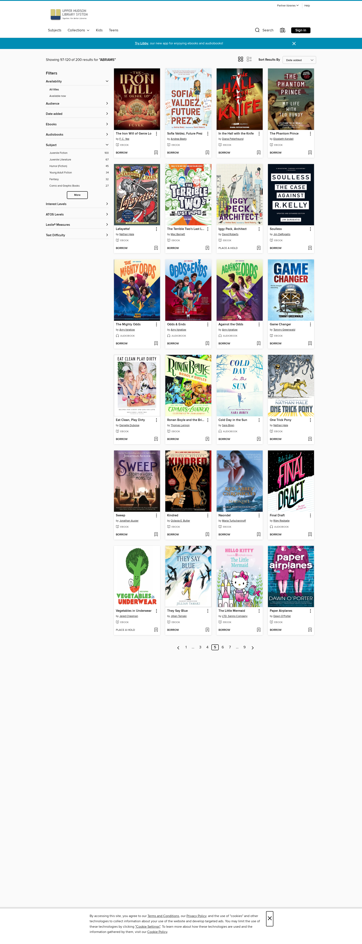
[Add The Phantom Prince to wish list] (310, 153)
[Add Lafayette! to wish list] (156, 248)
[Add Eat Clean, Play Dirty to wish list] (156, 439)
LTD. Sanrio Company (234, 616)
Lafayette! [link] (123, 229)
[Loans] (283, 31)
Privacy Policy (196, 916)
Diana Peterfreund (232, 139)
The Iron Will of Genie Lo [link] (133, 134)
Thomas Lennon (180, 425)
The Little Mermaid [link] (231, 611)
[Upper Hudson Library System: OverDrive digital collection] (69, 14)
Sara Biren (228, 425)
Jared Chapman (128, 616)
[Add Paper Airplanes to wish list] (310, 630)
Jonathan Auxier (128, 520)
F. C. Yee (124, 139)
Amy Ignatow (127, 329)
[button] (288, 5)
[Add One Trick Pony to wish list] (310, 439)
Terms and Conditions (163, 916)
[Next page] (253, 647)
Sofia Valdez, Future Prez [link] (184, 134)
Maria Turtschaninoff (234, 520)
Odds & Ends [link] (176, 324)
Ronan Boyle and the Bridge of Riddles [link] (186, 420)
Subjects (54, 30)
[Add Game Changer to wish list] (310, 343)
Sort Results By (269, 60)
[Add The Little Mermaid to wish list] (258, 630)
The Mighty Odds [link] (128, 324)
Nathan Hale (126, 234)
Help (307, 5)
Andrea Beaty (179, 139)
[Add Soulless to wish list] (310, 248)
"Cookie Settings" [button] (147, 927)
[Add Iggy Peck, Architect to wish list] (258, 248)
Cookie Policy (157, 932)
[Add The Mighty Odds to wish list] (156, 343)
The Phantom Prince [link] (284, 134)
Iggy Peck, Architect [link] (232, 229)
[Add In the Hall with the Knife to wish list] (258, 153)
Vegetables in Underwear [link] (133, 611)
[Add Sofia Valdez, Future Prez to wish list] (207, 153)
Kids (99, 30)
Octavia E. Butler (180, 520)
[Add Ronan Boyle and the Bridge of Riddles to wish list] (207, 439)
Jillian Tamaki (179, 616)
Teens (113, 30)
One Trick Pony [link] (280, 420)
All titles (54, 89)
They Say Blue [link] (177, 611)
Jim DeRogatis (281, 234)
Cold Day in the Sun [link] (232, 420)
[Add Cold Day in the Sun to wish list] (258, 439)
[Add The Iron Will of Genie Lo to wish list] (156, 153)
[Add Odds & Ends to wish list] (207, 343)
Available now (57, 96)
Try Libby (141, 43)
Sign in (300, 30)
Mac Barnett (178, 234)
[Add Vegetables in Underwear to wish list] (156, 630)
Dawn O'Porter (282, 616)
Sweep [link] (120, 515)
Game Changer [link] (280, 324)
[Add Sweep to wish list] (156, 534)
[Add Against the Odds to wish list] (258, 343)
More (77, 195)
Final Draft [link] (277, 515)
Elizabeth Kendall (283, 139)
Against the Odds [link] (230, 324)
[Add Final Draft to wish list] (310, 534)
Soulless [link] (276, 229)
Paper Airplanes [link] (281, 611)
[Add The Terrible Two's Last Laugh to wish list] (207, 248)
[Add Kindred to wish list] (207, 534)
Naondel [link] (224, 515)
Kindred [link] (172, 515)
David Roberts (230, 234)
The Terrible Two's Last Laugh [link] (186, 229)
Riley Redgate (281, 520)
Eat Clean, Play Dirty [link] (130, 420)
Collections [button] (77, 30)
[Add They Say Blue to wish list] (207, 630)
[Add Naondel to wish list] (258, 534)
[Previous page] (178, 647)
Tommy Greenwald (284, 329)
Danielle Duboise (129, 425)
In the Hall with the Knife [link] (236, 134)
